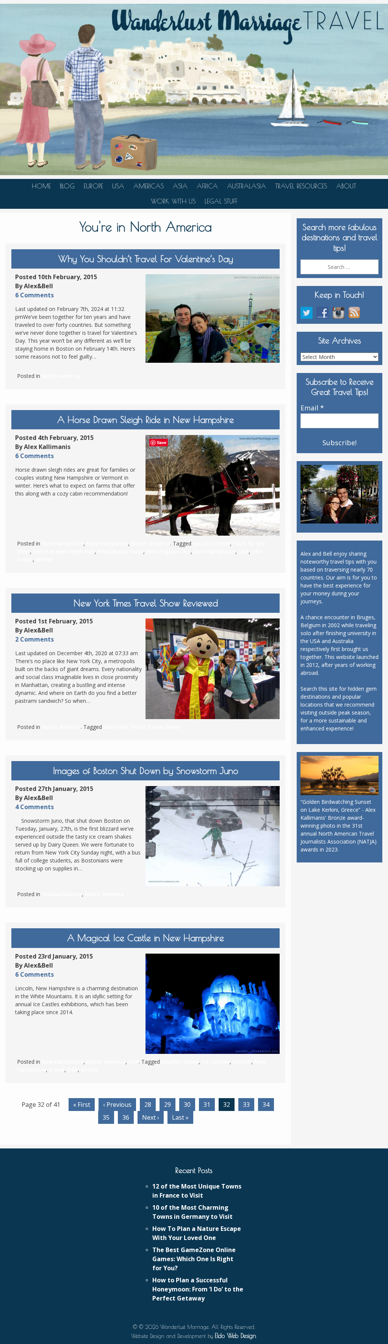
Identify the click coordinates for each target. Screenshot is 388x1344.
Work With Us (173, 201)
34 (266, 1104)
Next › (150, 1117)
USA (118, 186)
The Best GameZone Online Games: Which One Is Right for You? (194, 1259)
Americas (148, 186)
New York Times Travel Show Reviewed (146, 603)
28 (147, 1104)
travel (56, 1069)
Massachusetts (62, 894)
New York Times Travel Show (141, 726)
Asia (180, 186)
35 (106, 1117)
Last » (180, 1117)
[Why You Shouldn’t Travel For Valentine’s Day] (213, 318)
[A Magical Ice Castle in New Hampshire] (213, 1004)
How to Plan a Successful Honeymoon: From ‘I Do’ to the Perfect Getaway (197, 1289)
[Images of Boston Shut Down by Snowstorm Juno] (213, 836)
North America (61, 375)
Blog (67, 186)
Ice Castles (216, 1061)
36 (125, 1117)
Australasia (246, 186)
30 (187, 1104)
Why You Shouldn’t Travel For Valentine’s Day (145, 258)
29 (167, 1104)
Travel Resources (301, 186)
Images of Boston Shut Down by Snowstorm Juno (145, 770)
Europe (93, 186)
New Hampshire (62, 543)
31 (206, 1104)
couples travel (211, 543)
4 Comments (34, 807)
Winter (44, 559)
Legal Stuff (221, 201)
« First (81, 1104)
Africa (207, 186)
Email (312, 408)
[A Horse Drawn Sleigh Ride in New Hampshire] (213, 485)
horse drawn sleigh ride (64, 551)
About (346, 186)
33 (246, 1104)
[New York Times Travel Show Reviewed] (213, 668)
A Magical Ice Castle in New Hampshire (145, 937)
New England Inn (168, 551)
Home (41, 186)
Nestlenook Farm (120, 551)
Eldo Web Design (235, 1335)
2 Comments (34, 639)
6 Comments (34, 295)
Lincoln (242, 1061)
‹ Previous (117, 1104)
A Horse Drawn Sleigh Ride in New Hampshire (145, 419)
